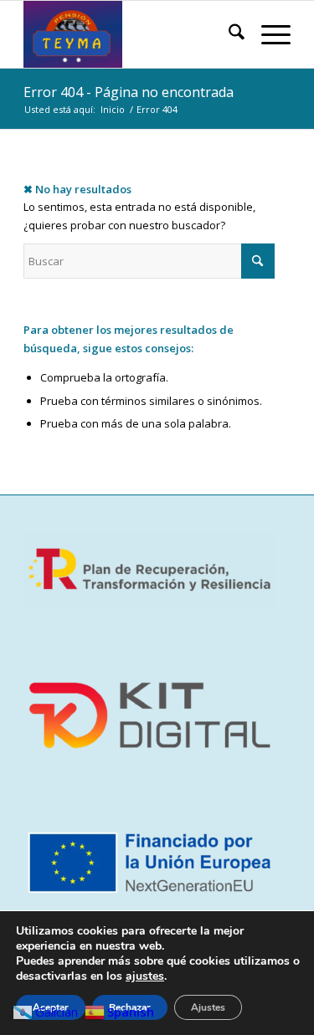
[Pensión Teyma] (130, 34)
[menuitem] (228, 34)
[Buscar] (228, 34)
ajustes (145, 976)
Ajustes (208, 1007)
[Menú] (268, 34)
